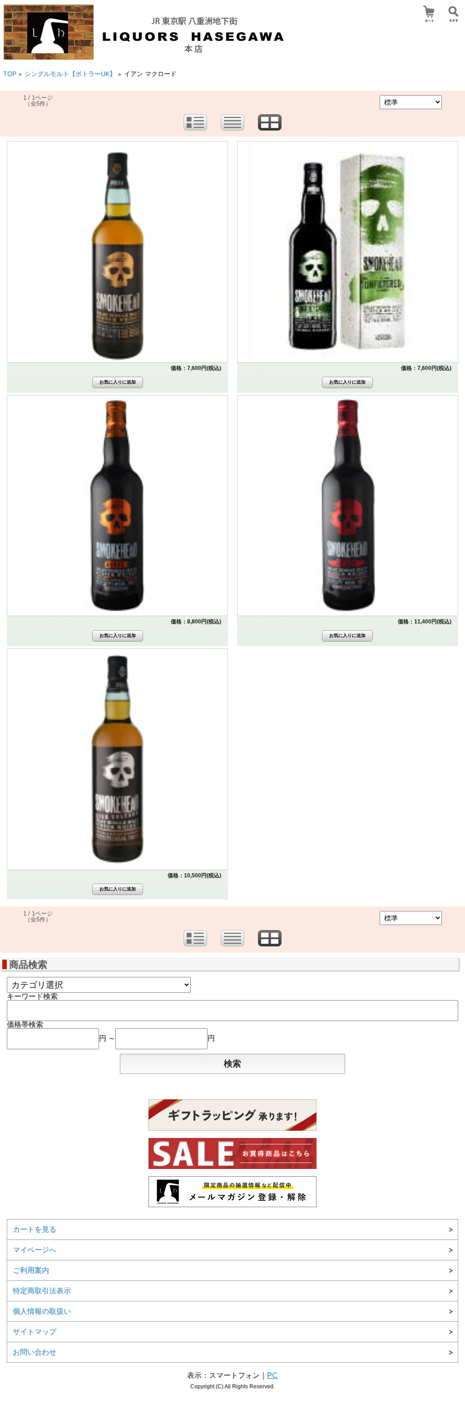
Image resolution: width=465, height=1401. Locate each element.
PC (272, 1375)
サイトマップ (34, 1331)
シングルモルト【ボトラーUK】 (70, 74)
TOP (9, 74)
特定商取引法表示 (42, 1291)
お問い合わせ (34, 1352)
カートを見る (34, 1229)
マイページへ (34, 1250)
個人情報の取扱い (42, 1311)
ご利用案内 (31, 1270)
